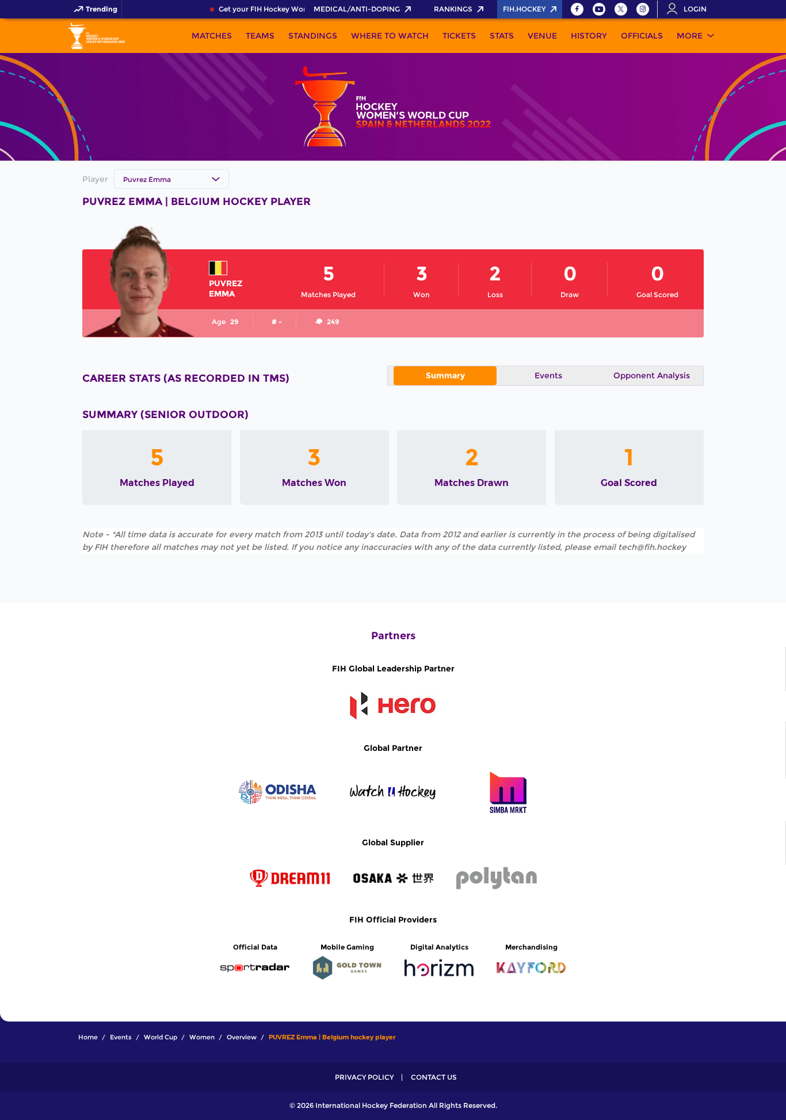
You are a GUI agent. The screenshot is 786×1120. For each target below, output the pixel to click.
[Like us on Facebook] (577, 9)
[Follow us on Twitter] (621, 9)
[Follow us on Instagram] (642, 9)
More (690, 35)
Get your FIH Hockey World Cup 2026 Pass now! (295, 9)
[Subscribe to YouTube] (599, 9)
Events (548, 375)
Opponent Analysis (651, 375)
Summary (445, 375)
